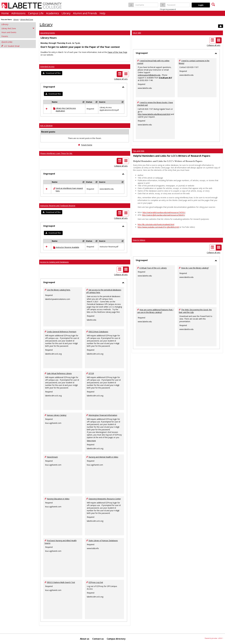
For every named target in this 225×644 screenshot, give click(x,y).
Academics (52, 13)
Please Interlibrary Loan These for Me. (56, 153)
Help (102, 13)
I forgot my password (168, 9)
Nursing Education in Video (58, 498)
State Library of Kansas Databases (103, 540)
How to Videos (139, 240)
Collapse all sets (121, 79)
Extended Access (47, 66)
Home (5, 13)
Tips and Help (138, 151)
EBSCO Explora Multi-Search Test (61, 582)
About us (84, 638)
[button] (51, 73)
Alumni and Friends (85, 13)
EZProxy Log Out (96, 582)
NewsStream (52, 457)
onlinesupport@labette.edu (149, 75)
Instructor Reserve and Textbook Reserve (57, 205)
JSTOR (91, 373)
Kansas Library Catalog (56, 415)
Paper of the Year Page (117, 52)
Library (66, 13)
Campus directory (116, 638)
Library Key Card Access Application (66, 109)
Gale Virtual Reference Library (59, 373)
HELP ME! (137, 33)
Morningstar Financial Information (103, 415)
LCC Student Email (11, 46)
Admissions (18, 13)
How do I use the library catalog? (195, 268)
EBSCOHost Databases (98, 331)
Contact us (98, 638)
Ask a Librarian (46, 125)
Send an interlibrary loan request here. (69, 189)
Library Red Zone (26, 19)
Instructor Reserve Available (67, 247)
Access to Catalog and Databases (54, 262)
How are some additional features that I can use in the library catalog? (155, 311)
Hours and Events (8, 32)
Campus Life (35, 13)
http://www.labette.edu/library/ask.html (154, 114)
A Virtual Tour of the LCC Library (153, 268)
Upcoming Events (47, 33)
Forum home (86, 145)
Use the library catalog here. (58, 290)
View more (91, 440)
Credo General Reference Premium (61, 331)
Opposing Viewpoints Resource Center (105, 498)
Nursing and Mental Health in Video (103, 457)
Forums (4, 36)
